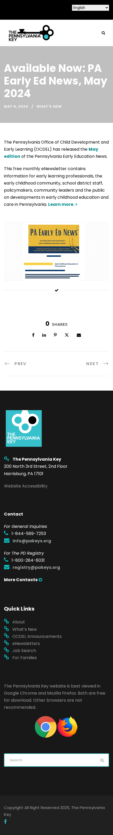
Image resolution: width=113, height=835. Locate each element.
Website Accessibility (26, 486)
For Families (24, 658)
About (18, 622)
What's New (49, 106)
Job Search (24, 651)
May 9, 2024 (16, 106)
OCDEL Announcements (37, 636)
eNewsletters (26, 643)
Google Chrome (20, 693)
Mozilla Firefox (61, 693)
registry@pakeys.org (36, 567)
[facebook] (5, 822)
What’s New (24, 629)
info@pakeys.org (32, 541)
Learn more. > (63, 204)
